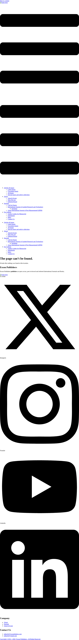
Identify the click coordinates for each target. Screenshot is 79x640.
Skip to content (4, 1)
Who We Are (12, 200)
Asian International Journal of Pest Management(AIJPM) (25, 210)
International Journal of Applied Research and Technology (25, 207)
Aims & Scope (12, 198)
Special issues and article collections (19, 195)
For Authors (7, 212)
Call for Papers (12, 205)
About (6, 196)
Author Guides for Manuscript (17, 214)
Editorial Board (12, 202)
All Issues (11, 193)
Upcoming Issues (13, 191)
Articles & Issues (9, 188)
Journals (6, 203)
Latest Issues (11, 189)
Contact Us (11, 219)
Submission (11, 215)
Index (9, 217)
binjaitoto (14, 208)
